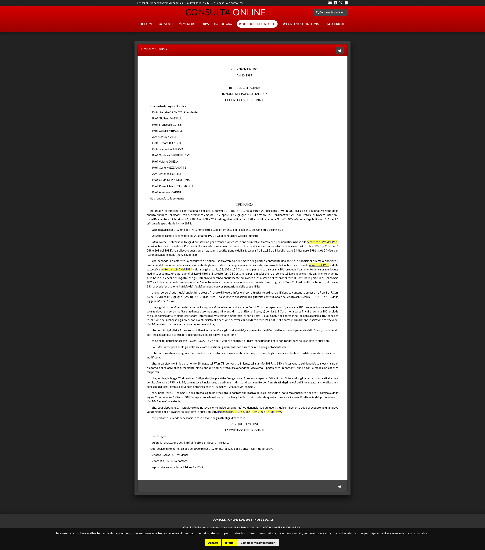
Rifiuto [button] (229, 542)
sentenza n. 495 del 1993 (322, 242)
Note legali (263, 519)
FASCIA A (178, 3)
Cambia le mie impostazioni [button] (258, 542)
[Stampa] (340, 50)
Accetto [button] (213, 542)
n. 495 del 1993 (319, 265)
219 (254, 411)
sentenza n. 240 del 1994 (176, 269)
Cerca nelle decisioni (332, 12)
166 (247, 411)
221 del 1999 (274, 411)
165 (241, 411)
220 (260, 411)
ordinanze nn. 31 (227, 411)
